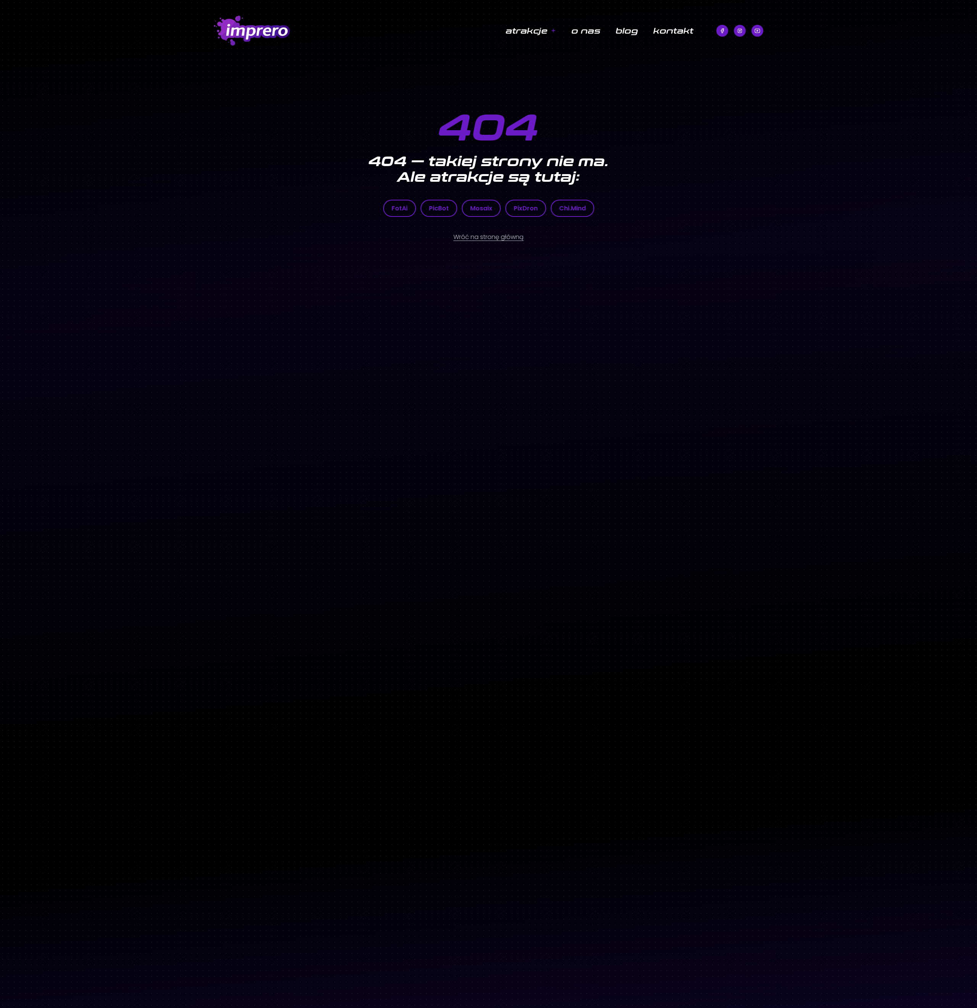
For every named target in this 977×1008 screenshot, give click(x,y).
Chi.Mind (572, 208)
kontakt (673, 30)
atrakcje (527, 30)
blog (627, 30)
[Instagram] (740, 31)
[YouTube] (757, 31)
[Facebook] (722, 31)
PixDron (526, 208)
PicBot (439, 208)
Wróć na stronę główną (488, 237)
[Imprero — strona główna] (296, 31)
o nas (585, 30)
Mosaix (481, 208)
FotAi (400, 208)
